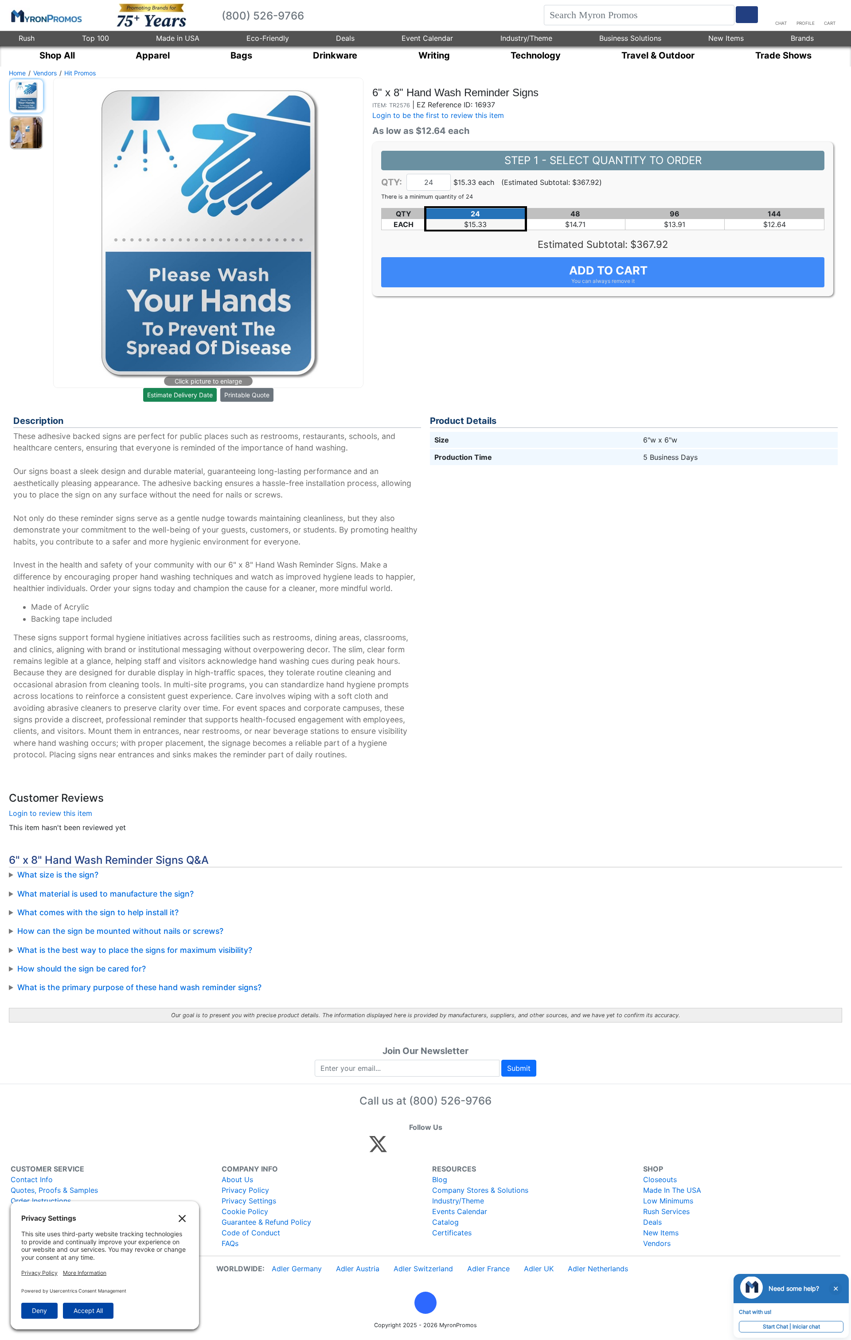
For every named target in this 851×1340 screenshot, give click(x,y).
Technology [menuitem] (536, 55)
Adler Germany (297, 1268)
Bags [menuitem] (241, 55)
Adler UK (539, 1268)
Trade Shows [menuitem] (783, 55)
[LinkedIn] (456, 1148)
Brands (802, 38)
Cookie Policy (245, 1211)
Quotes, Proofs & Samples (54, 1190)
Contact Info (32, 1179)
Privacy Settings (249, 1200)
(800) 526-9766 (450, 1100)
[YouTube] (475, 1148)
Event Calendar (427, 38)
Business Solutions (630, 38)
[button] (425, 1303)
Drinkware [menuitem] (335, 55)
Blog (439, 1179)
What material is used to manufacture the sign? (105, 893)
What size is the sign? (57, 874)
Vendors (45, 73)
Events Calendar (459, 1211)
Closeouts (660, 1179)
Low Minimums (668, 1200)
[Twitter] (378, 1148)
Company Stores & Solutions (480, 1190)
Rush (27, 38)
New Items (726, 38)
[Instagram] (437, 1148)
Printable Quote (246, 395)
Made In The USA (672, 1190)
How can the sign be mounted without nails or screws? (120, 931)
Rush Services (666, 1211)
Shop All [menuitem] (57, 55)
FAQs (230, 1243)
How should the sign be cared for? (81, 968)
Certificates (452, 1232)
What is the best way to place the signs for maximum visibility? (134, 950)
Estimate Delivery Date (180, 395)
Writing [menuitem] (434, 55)
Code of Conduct (251, 1232)
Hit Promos (80, 73)
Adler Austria (357, 1268)
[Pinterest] (418, 1148)
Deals (345, 38)
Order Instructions (41, 1200)
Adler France (488, 1268)
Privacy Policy (245, 1190)
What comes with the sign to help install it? (98, 912)
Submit (519, 1068)
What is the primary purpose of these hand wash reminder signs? (139, 987)
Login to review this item (50, 813)
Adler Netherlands (598, 1268)
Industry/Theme (526, 38)
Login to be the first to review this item (438, 115)
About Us (237, 1179)
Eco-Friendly (267, 38)
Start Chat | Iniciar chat (791, 1326)
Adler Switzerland (423, 1268)
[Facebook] (399, 1148)
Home (17, 73)
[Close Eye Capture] (835, 1288)
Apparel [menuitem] (153, 55)
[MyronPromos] (45, 16)
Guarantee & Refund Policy (266, 1222)
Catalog (445, 1222)
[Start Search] (747, 14)
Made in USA (177, 38)
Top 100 (95, 38)
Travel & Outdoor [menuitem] (658, 55)
